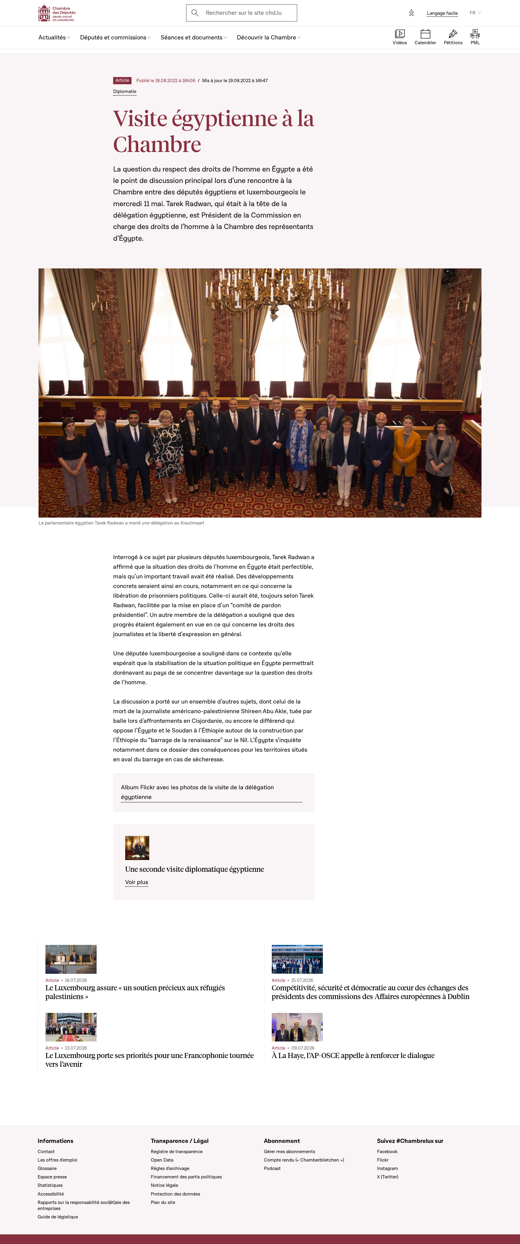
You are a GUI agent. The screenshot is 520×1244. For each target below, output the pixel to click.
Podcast (272, 1168)
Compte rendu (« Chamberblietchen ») (304, 1160)
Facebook (387, 1152)
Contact (46, 1152)
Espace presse (52, 1177)
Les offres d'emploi (57, 1160)
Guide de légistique (58, 1217)
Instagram (387, 1168)
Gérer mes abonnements (289, 1152)
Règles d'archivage (170, 1168)
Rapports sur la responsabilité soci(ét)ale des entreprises (84, 1205)
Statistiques (50, 1185)
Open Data (162, 1160)
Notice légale (164, 1185)
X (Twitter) (387, 1177)
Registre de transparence (177, 1152)
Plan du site (163, 1202)
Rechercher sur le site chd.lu (244, 13)
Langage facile (442, 13)
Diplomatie (124, 91)
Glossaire (47, 1168)
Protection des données (175, 1194)
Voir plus (136, 882)
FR (472, 13)
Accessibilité (51, 1194)
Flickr (382, 1160)
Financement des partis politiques (186, 1177)
